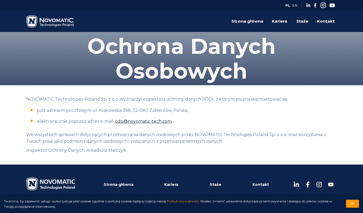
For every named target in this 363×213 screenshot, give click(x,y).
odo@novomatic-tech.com (143, 121)
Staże (302, 21)
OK (352, 204)
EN (294, 5)
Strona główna (247, 21)
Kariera (279, 21)
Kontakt (326, 21)
